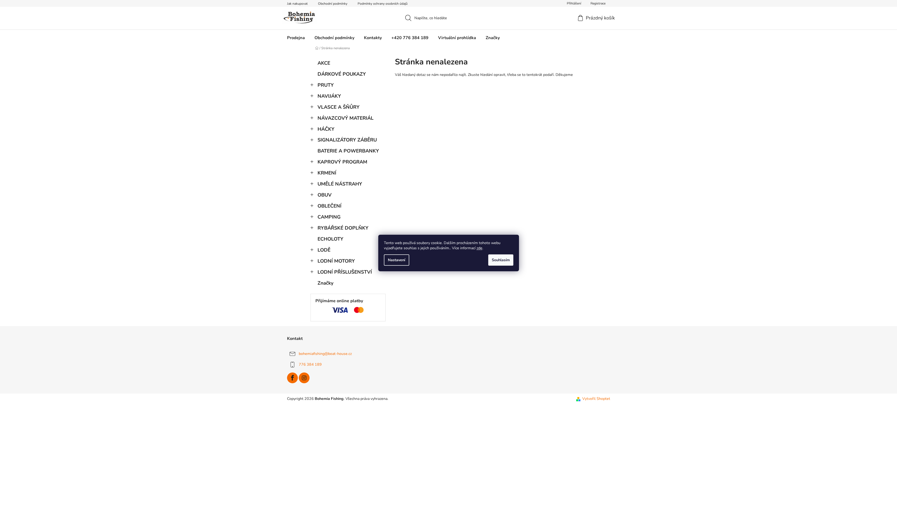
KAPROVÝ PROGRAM (342, 162)
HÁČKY (326, 129)
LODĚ (324, 250)
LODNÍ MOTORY (336, 261)
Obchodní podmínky (332, 3)
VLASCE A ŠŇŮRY (339, 107)
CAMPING (329, 217)
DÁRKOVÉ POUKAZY (342, 74)
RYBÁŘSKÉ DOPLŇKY (343, 228)
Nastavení (396, 260)
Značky (325, 283)
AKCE (324, 63)
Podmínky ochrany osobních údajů (383, 3)
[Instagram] (304, 377)
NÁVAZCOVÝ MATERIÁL (346, 118)
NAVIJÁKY (329, 96)
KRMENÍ (327, 173)
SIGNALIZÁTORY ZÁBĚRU (347, 140)
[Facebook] (292, 377)
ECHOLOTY (330, 239)
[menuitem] (296, 38)
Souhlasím (501, 260)
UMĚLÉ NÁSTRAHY (340, 184)
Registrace (598, 3)
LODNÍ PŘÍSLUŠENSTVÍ (345, 272)
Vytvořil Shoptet (596, 398)
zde (479, 248)
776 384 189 (310, 364)
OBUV (325, 195)
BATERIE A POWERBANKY (348, 151)
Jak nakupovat (297, 3)
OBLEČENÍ (329, 206)
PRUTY (326, 85)
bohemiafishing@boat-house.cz (325, 353)
